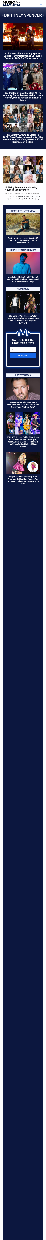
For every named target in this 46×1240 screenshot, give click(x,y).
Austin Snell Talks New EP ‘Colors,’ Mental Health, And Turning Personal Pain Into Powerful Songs (23, 279)
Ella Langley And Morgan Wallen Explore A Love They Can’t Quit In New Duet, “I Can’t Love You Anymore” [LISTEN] (23, 319)
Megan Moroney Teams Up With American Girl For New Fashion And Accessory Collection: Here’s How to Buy (23, 480)
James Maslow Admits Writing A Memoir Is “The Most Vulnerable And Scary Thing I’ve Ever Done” (23, 404)
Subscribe (23, 356)
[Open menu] (41, 4)
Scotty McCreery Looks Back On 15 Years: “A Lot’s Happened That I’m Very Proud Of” (23, 240)
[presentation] (23, 224)
